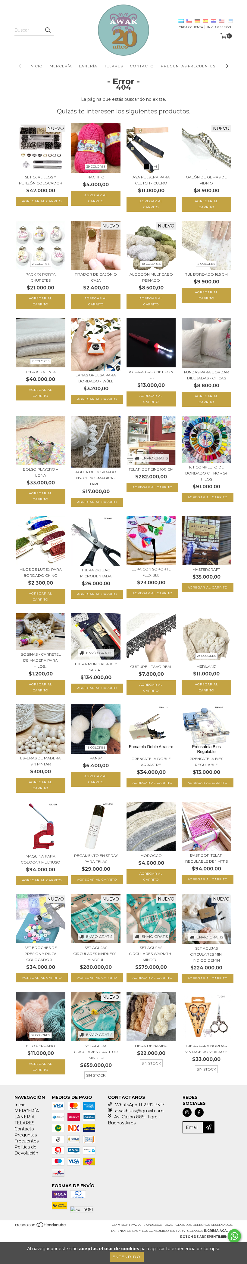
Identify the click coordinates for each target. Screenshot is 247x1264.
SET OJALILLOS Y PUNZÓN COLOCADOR (40, 180)
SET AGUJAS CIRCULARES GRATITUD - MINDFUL (96, 1051)
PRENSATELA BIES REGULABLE (206, 761)
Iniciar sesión (219, 27)
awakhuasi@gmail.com (139, 1111)
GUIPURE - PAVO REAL (151, 666)
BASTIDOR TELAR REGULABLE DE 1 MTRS (206, 858)
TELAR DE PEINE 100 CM (151, 469)
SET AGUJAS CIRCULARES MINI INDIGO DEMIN (206, 954)
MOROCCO (151, 855)
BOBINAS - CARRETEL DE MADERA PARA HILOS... (40, 660)
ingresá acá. (216, 1231)
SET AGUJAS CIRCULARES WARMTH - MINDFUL (151, 953)
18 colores (95, 747)
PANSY (96, 758)
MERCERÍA (61, 66)
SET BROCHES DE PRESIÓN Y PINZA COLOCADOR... (40, 953)
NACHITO (96, 177)
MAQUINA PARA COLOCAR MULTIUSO (40, 859)
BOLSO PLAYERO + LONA (40, 472)
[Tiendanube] (40, 1226)
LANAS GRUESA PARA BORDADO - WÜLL (96, 378)
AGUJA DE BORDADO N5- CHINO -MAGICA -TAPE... (95, 478)
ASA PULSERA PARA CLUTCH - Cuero (151, 180)
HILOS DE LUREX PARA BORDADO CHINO (41, 572)
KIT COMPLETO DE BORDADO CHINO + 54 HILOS (206, 473)
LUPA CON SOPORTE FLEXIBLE (151, 572)
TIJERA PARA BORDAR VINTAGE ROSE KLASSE (206, 1048)
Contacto (142, 66)
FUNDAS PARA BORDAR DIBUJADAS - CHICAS (206, 375)
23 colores (206, 656)
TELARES (113, 66)
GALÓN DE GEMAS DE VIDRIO (206, 180)
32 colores (40, 1035)
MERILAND (206, 666)
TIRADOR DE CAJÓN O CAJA (96, 277)
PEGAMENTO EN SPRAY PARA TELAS (96, 858)
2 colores (40, 264)
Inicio (36, 66)
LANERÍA (88, 66)
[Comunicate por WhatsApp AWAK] (234, 1236)
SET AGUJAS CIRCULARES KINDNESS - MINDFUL (96, 953)
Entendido (127, 1256)
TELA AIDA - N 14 (41, 371)
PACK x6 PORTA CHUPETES (41, 277)
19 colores (151, 264)
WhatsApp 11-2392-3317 (139, 1105)
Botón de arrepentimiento (206, 1237)
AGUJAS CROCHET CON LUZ (151, 374)
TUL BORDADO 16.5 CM (206, 274)
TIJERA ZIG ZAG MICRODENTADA (96, 573)
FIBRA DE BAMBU (151, 1045)
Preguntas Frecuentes (188, 66)
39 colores (95, 166)
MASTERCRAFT (206, 569)
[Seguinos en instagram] (187, 1112)
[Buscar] (48, 30)
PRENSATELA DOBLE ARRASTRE (151, 761)
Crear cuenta (191, 27)
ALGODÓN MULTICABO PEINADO (151, 277)
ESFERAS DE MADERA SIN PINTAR (40, 761)
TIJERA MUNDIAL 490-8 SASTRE (95, 667)
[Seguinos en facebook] (199, 1112)
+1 (155, 166)
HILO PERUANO (40, 1045)
